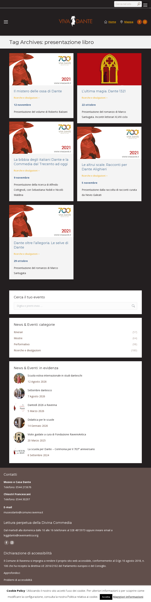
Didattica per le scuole (41, 419)
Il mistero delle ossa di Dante (38, 91)
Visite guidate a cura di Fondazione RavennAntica (57, 434)
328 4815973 (77, 530)
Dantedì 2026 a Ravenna (42, 405)
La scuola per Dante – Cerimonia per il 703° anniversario (61, 449)
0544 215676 (23, 487)
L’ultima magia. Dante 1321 (104, 91)
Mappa (128, 22)
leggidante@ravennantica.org (21, 535)
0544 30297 (23, 499)
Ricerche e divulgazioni (26, 97)
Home (112, 22)
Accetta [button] (106, 597)
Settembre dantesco (40, 390)
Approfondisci (12, 573)
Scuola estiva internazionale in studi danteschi (55, 375)
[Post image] (19, 378)
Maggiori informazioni (128, 597)
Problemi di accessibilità (18, 580)
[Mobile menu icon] (145, 5)
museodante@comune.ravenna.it (23, 512)
